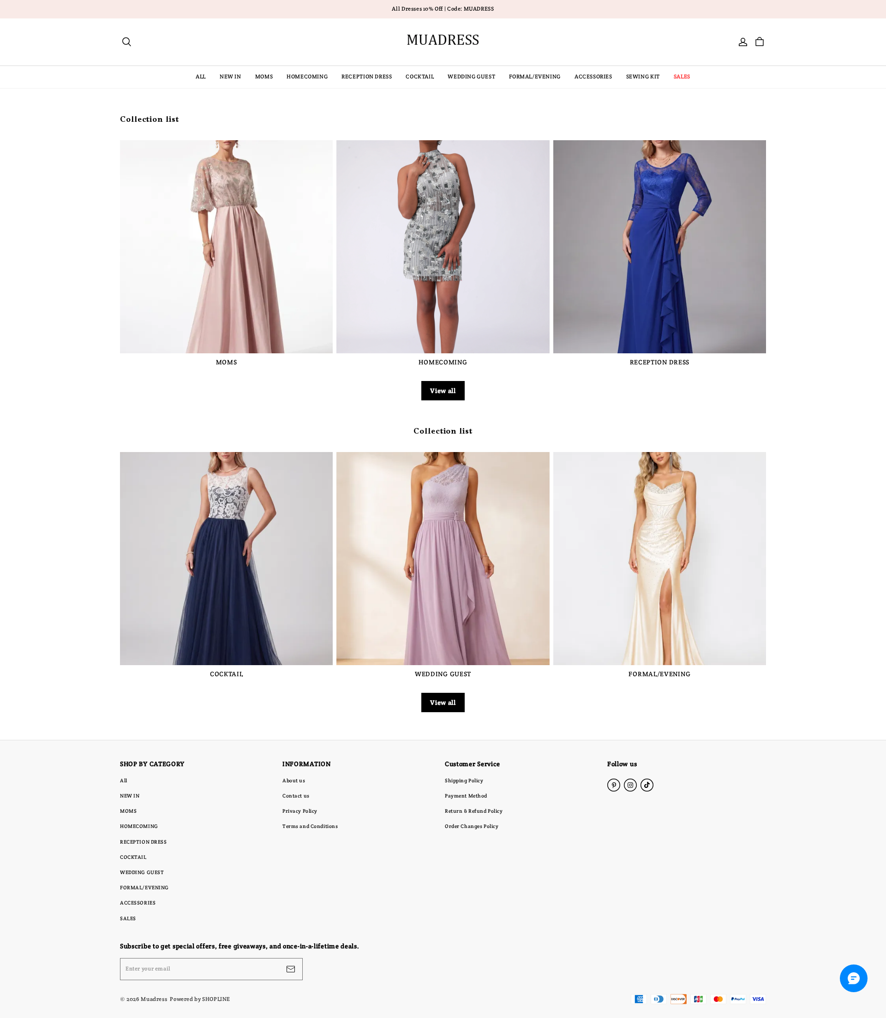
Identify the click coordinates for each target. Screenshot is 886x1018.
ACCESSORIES (593, 76)
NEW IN (230, 76)
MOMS (264, 76)
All (123, 780)
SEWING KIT (643, 76)
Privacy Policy (299, 811)
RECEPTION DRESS (366, 76)
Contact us (296, 795)
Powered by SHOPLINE (200, 998)
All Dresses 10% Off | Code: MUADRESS (443, 8)
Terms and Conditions (310, 826)
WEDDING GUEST (471, 76)
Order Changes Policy (471, 826)
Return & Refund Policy (474, 811)
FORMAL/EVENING (535, 76)
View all (443, 391)
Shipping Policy (464, 780)
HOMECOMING (307, 76)
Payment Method (466, 795)
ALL (201, 76)
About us (293, 780)
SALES (682, 76)
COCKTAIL (420, 76)
